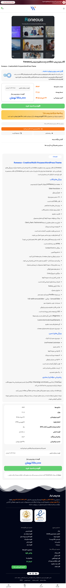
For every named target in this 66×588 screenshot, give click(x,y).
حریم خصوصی (27, 580)
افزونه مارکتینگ (28, 539)
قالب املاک (57, 567)
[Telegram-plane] (30, 573)
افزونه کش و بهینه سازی (26, 537)
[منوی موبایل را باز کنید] (64, 8)
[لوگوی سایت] (33, 8)
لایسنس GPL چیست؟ (54, 539)
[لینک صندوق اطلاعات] (33, 115)
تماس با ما (57, 542)
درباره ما (58, 545)
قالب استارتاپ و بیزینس (39, 475)
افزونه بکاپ (29, 542)
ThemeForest (48, 475)
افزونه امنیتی (29, 531)
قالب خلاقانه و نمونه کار (19, 475)
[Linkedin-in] (36, 573)
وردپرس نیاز (61, 124)
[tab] (55, 157)
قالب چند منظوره (29, 475)
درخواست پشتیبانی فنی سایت (8, 2)
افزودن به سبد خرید (33, 106)
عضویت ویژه (57, 537)
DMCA (21, 580)
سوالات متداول (43, 580)
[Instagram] (33, 573)
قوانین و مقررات (35, 580)
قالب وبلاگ (46, 124)
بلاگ (59, 531)
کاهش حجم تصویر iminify (53, 534)
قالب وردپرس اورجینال (53, 124)
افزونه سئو (29, 545)
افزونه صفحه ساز (28, 534)
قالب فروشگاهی (56, 558)
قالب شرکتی (57, 556)
